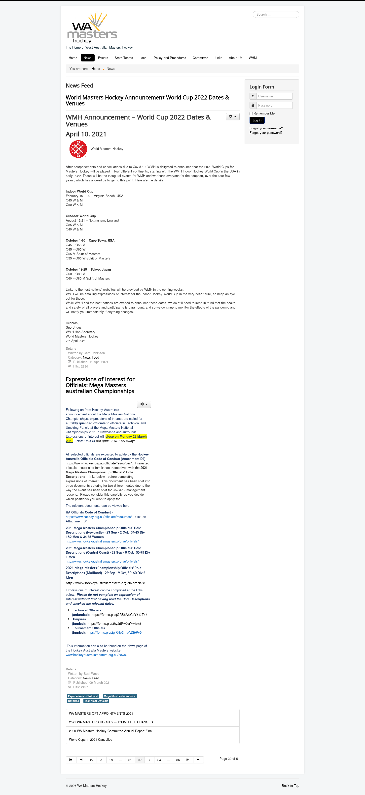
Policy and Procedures (170, 57)
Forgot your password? (266, 132)
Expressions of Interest (83, 696)
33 (149, 759)
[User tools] (233, 116)
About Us (235, 57)
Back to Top (290, 785)
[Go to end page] (198, 759)
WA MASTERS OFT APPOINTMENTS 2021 (101, 713)
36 (178, 759)
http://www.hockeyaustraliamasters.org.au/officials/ (105, 583)
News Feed (91, 357)
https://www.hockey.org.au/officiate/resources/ (99, 463)
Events (103, 57)
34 (159, 759)
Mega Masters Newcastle (120, 696)
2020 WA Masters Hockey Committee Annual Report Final (110, 730)
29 (111, 759)
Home (73, 57)
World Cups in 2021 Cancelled (90, 739)
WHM (253, 57)
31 (130, 759)
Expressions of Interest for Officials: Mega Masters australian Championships (100, 385)
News (88, 57)
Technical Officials (96, 701)
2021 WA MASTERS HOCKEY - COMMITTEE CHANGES (111, 722)
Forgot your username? (266, 128)
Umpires (73, 701)
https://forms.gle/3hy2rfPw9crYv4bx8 (114, 623)
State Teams (124, 57)
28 (101, 759)
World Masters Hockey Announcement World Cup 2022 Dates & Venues (147, 100)
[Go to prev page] (81, 759)
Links (218, 57)
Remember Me (264, 113)
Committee (200, 57)
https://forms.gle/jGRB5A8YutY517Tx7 (119, 614)
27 (92, 759)
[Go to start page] (71, 759)
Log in (257, 120)
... (120, 759)
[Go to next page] (188, 759)
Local (143, 57)
